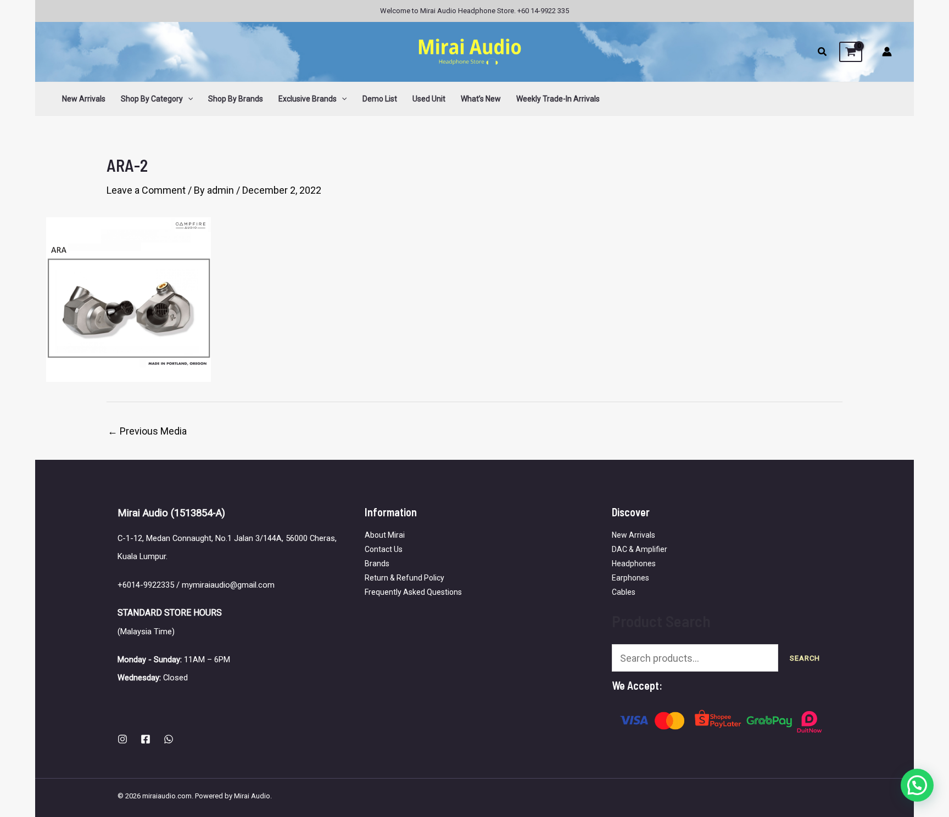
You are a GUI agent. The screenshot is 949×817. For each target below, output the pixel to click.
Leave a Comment (146, 190)
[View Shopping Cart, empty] (850, 52)
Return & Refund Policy (404, 577)
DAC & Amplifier (639, 549)
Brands (377, 563)
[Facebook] (145, 739)
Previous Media (147, 431)
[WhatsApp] (169, 739)
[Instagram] (122, 739)
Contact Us (384, 549)
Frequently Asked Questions (413, 592)
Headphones (634, 563)
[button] (823, 53)
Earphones (630, 577)
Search (805, 658)
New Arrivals (633, 535)
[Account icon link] (887, 52)
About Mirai (385, 535)
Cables (623, 592)
